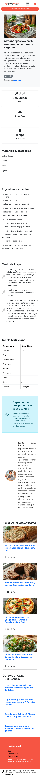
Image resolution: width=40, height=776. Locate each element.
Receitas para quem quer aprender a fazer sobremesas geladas (19, 728)
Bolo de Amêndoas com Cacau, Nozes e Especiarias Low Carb (20, 583)
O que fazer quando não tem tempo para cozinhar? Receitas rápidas (20, 702)
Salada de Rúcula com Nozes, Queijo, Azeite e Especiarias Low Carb (19, 657)
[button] (27, 4)
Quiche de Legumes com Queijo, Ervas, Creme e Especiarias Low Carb (17, 619)
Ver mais (8, 76)
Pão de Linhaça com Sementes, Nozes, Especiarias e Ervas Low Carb (20, 547)
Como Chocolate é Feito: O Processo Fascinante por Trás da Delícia (19, 687)
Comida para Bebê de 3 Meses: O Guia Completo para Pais (20, 715)
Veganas (17, 80)
